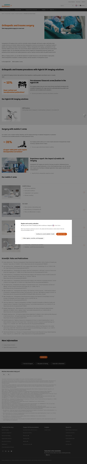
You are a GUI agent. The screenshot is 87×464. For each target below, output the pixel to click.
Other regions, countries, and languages (33, 238)
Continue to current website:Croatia (45, 234)
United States (57, 225)
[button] (84, 115)
